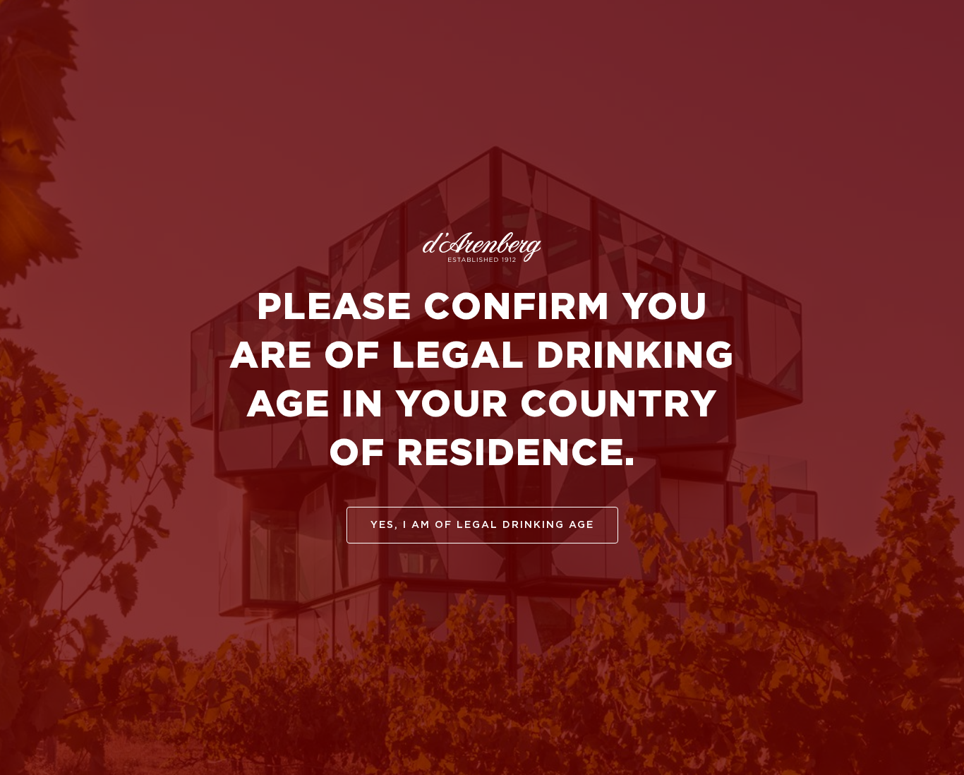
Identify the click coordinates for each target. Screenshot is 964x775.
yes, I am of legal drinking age (482, 525)
